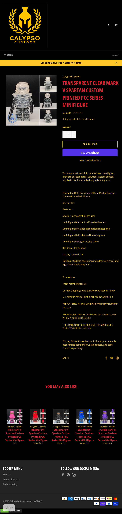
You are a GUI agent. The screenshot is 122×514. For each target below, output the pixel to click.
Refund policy (10, 484)
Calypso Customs (17, 501)
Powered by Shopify (33, 501)
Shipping (67, 119)
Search (6, 474)
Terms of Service (11, 479)
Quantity (66, 127)
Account (115, 55)
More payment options (90, 160)
